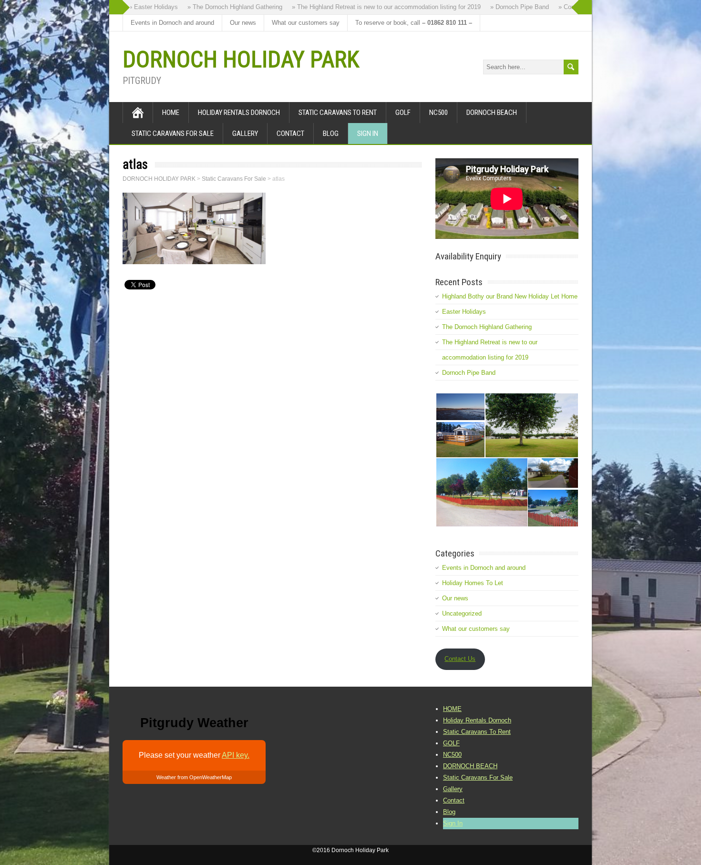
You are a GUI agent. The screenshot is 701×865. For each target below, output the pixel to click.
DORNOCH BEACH (491, 112)
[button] (460, 406)
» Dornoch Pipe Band (510, 6)
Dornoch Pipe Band (468, 372)
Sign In (367, 133)
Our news (243, 22)
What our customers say (306, 22)
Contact (290, 133)
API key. (235, 755)
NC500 (438, 112)
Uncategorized (462, 613)
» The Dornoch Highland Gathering (225, 6)
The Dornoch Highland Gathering (487, 326)
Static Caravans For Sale (173, 133)
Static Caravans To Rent (338, 112)
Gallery (245, 133)
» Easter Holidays (143, 6)
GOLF (403, 112)
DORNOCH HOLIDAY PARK (241, 59)
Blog (331, 133)
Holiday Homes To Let (472, 583)
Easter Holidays (464, 311)
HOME (170, 112)
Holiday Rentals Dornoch (239, 112)
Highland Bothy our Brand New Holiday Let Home (509, 296)
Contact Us (459, 658)
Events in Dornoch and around (172, 22)
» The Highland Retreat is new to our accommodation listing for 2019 (376, 6)
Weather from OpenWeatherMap (194, 777)
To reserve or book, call (413, 22)
